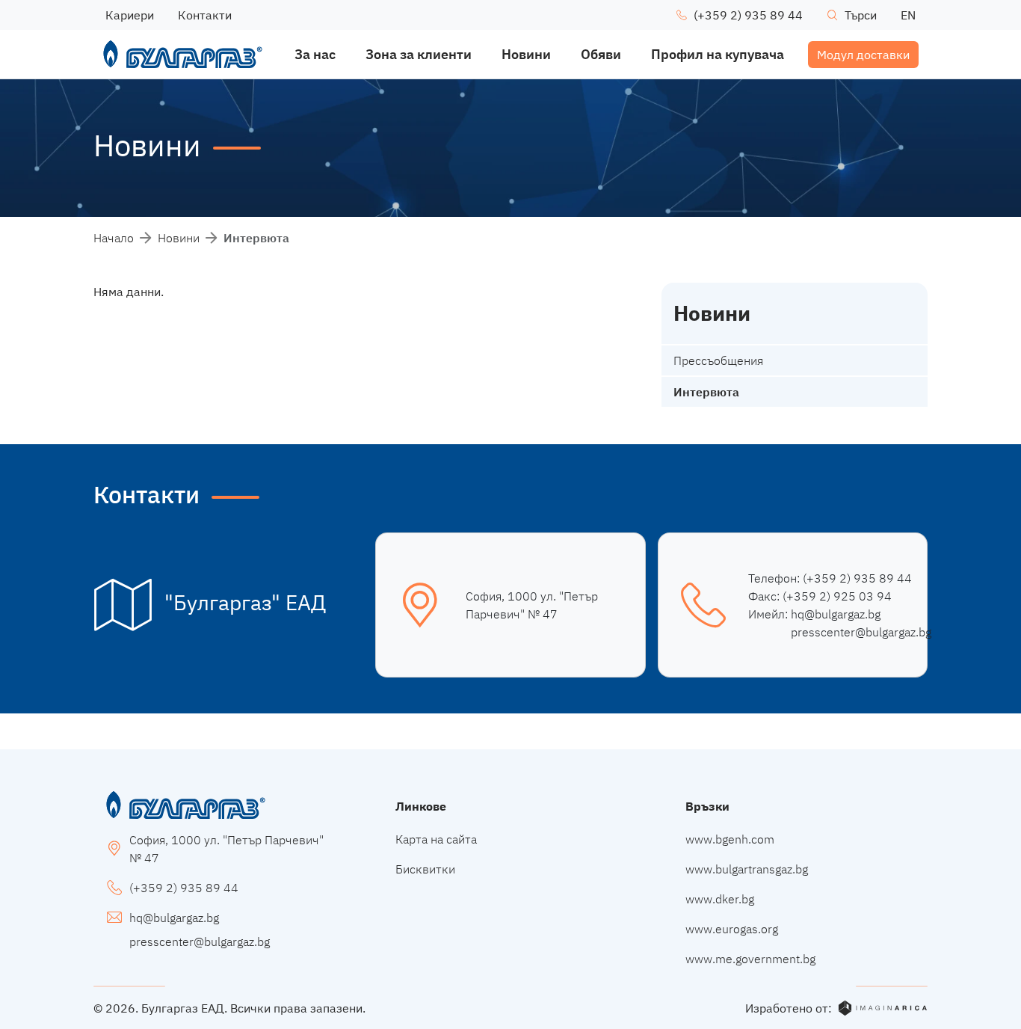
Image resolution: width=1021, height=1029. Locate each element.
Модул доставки (863, 54)
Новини (179, 237)
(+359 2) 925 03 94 (837, 596)
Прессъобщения (718, 360)
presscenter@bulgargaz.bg (861, 631)
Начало (113, 237)
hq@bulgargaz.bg (835, 613)
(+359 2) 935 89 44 (857, 578)
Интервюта (706, 391)
